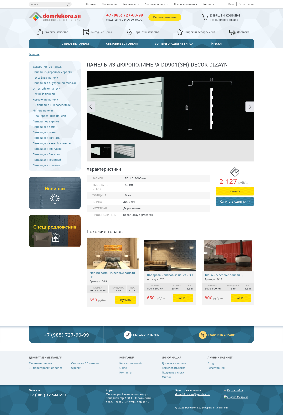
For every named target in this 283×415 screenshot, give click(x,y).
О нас (123, 368)
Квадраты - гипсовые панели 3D (170, 275)
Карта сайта (235, 390)
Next (249, 106)
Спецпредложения (185, 4)
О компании (109, 4)
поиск (35, 4)
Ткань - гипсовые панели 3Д (224, 275)
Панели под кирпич (46, 121)
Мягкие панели (43, 110)
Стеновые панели (75, 44)
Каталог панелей (130, 363)
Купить (234, 191)
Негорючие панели (45, 99)
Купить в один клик (235, 201)
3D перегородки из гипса (174, 44)
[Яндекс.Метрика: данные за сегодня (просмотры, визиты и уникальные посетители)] (236, 397)
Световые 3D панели (122, 44)
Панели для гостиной (47, 159)
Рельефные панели (45, 77)
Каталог (91, 4)
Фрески (216, 44)
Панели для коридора (47, 149)
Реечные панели (44, 94)
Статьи (166, 377)
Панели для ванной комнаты (52, 143)
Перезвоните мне (165, 17)
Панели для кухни (45, 132)
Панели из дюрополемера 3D (52, 72)
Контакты (208, 4)
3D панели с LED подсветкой (52, 105)
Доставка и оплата (156, 4)
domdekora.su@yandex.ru (192, 394)
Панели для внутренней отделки (54, 83)
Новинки (55, 188)
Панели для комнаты (46, 138)
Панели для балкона (46, 154)
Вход (231, 4)
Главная (34, 54)
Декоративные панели (48, 66)
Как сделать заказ (173, 368)
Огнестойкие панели (46, 88)
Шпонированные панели (49, 116)
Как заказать (130, 4)
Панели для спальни (46, 165)
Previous (91, 106)
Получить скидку (221, 335)
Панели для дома (44, 127)
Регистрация (246, 4)
